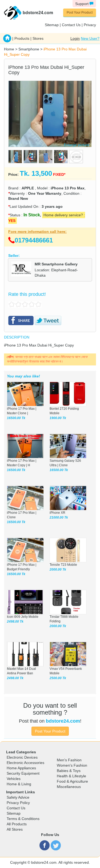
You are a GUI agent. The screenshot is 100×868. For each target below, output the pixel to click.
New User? (90, 38)
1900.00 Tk (58, 418)
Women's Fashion (72, 765)
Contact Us (71, 25)
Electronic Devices (22, 757)
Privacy (90, 25)
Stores (38, 38)
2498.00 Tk (15, 621)
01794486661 (34, 240)
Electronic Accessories (25, 763)
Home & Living (19, 784)
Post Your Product (80, 12)
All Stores (15, 829)
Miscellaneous (69, 787)
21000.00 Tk (59, 517)
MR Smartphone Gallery (56, 264)
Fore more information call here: (37, 231)
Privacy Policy (18, 803)
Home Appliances (21, 768)
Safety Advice (18, 797)
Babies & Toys (69, 771)
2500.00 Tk (58, 678)
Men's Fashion (69, 760)
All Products (17, 824)
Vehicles (14, 779)
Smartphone (28, 49)
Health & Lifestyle (71, 776)
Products (21, 38)
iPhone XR (57, 513)
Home (9, 49)
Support (82, 4)
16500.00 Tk (16, 418)
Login (75, 38)
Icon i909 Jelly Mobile (22, 617)
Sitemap (52, 25)
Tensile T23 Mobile (63, 565)
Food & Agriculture (72, 781)
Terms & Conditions (23, 819)
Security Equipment (23, 773)
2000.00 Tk (58, 569)
